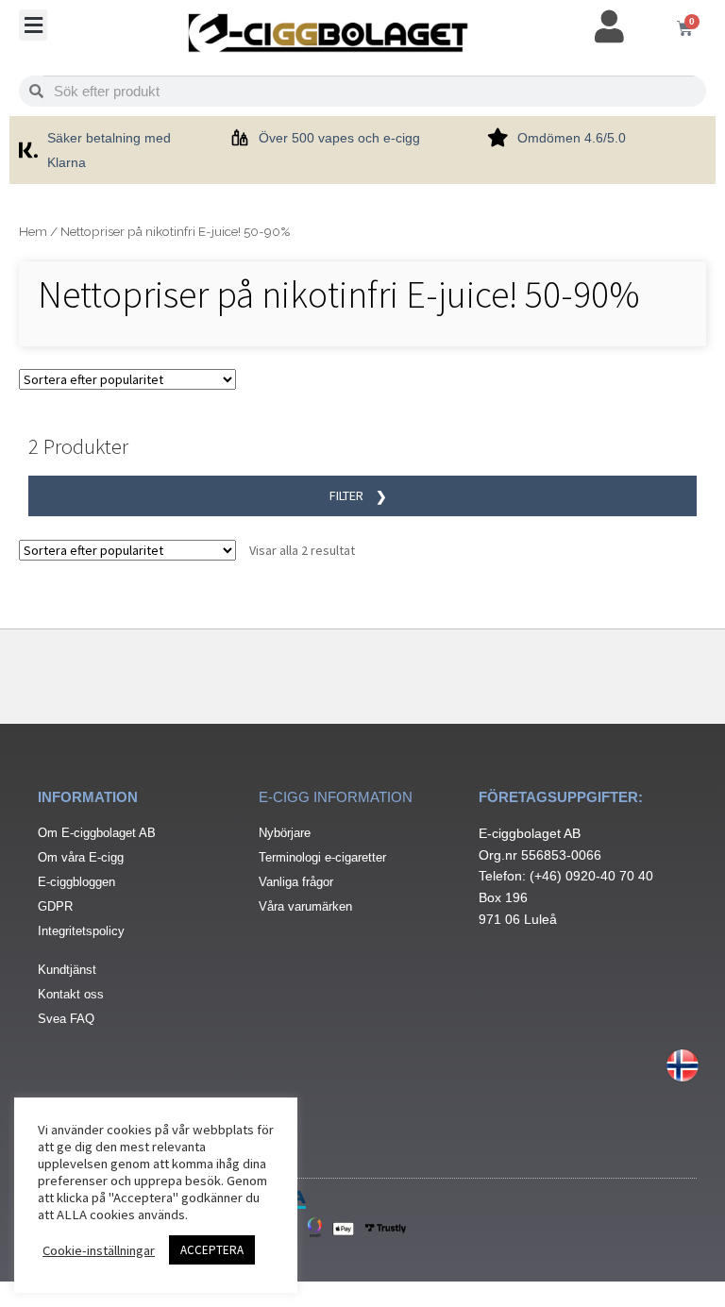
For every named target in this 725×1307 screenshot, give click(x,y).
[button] (33, 25)
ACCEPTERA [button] (212, 1250)
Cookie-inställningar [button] (98, 1250)
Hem (33, 231)
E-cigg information (336, 797)
